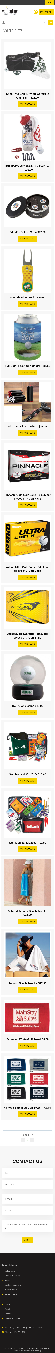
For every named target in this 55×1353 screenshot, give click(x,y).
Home (7, 1304)
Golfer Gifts (10, 1271)
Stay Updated (46, 12)
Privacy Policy (29, 1351)
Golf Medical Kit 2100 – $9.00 (27, 842)
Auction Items (11, 1289)
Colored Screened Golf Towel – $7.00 (27, 1107)
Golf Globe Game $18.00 (27, 705)
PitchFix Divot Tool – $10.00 (27, 297)
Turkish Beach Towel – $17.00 (27, 983)
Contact (8, 1314)
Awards (8, 1280)
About (7, 1309)
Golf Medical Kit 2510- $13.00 (27, 774)
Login (49, 2)
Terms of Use (18, 1351)
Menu (50, 22)
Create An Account (13, 1318)
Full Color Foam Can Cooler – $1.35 (27, 365)
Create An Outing (12, 1275)
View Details (27, 104)
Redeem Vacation (12, 1294)
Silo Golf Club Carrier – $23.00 (27, 426)
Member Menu (3, 22)
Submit (27, 1240)
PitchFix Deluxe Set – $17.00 (27, 232)
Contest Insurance (13, 1285)
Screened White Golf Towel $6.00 (28, 1039)
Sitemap (38, 1351)
